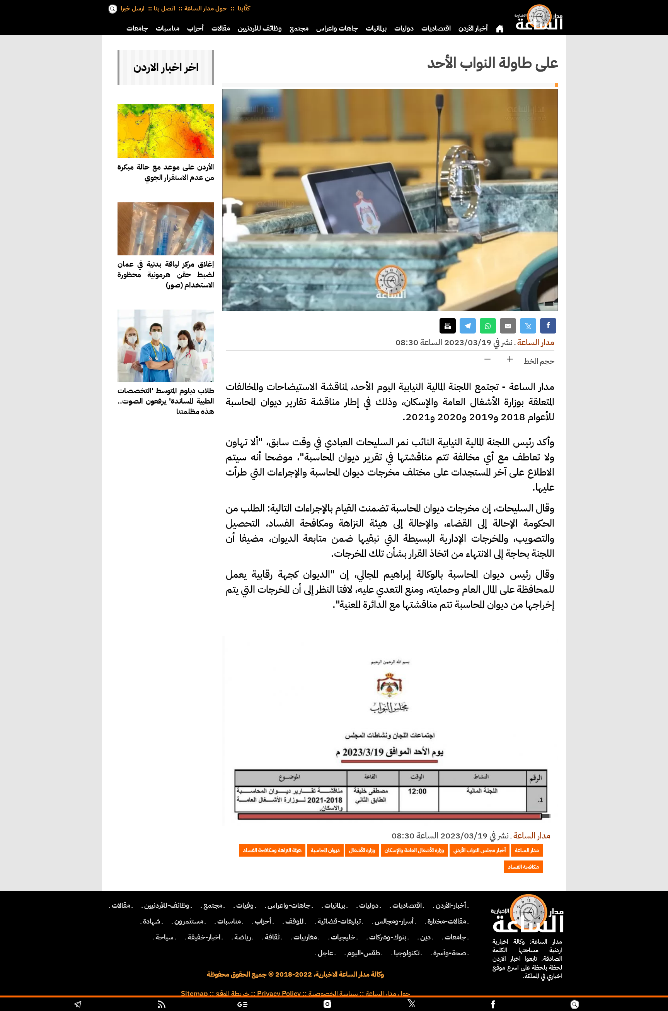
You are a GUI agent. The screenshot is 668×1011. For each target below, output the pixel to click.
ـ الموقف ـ (294, 921)
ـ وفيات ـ (245, 905)
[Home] (537, 15)
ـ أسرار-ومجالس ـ (394, 921)
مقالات (220, 28)
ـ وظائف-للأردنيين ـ (167, 905)
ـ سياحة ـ (164, 937)
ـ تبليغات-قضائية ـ (339, 921)
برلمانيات (376, 28)
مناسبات (167, 28)
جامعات (137, 28)
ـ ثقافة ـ (272, 937)
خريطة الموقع (232, 994)
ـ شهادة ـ (152, 921)
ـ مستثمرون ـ (189, 921)
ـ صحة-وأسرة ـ (450, 953)
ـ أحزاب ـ (263, 921)
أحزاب (195, 28)
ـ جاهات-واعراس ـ (289, 905)
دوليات (404, 28)
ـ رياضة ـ (242, 937)
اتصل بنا (164, 8)
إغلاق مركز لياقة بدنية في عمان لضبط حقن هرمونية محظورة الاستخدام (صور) (166, 274)
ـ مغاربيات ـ (305, 937)
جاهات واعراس (337, 28)
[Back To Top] (622, 1005)
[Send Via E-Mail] (508, 326)
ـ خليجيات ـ (343, 937)
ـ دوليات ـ (369, 905)
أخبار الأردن (473, 28)
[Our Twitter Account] (411, 1005)
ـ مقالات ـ (121, 905)
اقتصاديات (436, 28)
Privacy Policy (279, 994)
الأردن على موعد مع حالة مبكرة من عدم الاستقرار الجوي (166, 172)
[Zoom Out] (487, 360)
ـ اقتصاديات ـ (407, 905)
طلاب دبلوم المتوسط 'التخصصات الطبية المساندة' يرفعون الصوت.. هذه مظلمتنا (166, 401)
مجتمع (299, 28)
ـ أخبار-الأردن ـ (451, 905)
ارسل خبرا (133, 8)
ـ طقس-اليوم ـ (363, 953)
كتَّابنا (243, 8)
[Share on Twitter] (528, 326)
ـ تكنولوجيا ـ (407, 953)
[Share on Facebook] (548, 326)
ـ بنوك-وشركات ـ (388, 937)
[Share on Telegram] (468, 326)
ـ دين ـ (425, 937)
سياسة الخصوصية (333, 994)
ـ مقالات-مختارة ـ (447, 921)
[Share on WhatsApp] (488, 326)
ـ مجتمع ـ (213, 905)
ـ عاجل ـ (325, 953)
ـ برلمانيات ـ (335, 905)
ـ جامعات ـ (455, 937)
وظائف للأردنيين (260, 28)
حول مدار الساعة (205, 8)
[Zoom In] (509, 360)
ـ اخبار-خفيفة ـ (204, 937)
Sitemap (194, 994)
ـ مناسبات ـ (229, 921)
